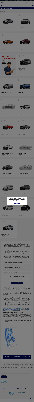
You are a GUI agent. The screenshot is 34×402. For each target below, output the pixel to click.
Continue (17, 203)
